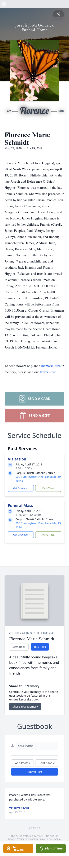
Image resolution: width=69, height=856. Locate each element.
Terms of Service (45, 839)
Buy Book (40, 647)
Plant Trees (48, 488)
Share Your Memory (25, 706)
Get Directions (21, 488)
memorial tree (51, 365)
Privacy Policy (23, 839)
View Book (18, 647)
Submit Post (34, 772)
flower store (48, 371)
